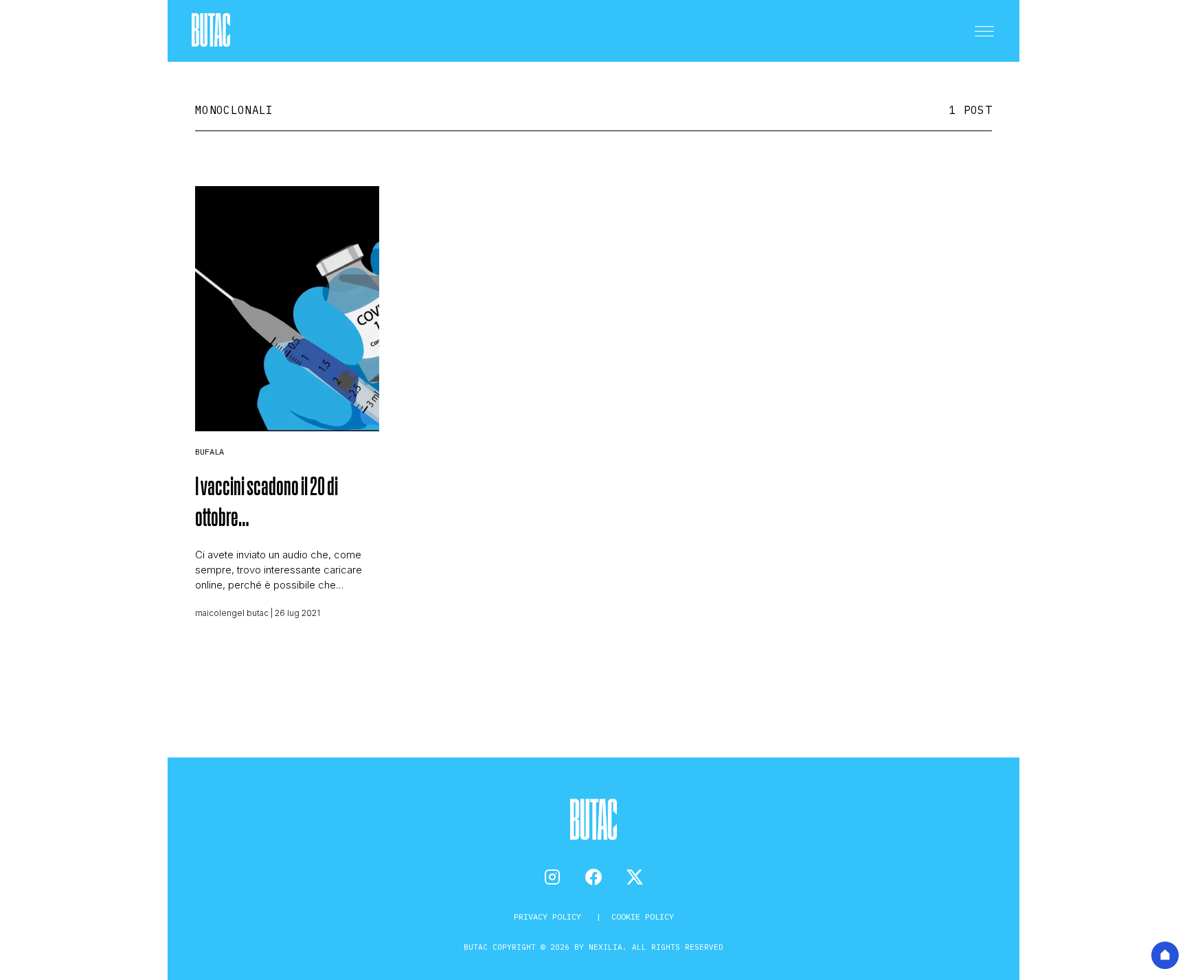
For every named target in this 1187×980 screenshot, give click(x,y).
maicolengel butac (232, 613)
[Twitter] (634, 877)
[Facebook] (593, 877)
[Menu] (984, 31)
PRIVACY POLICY (550, 916)
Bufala (209, 451)
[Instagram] (552, 877)
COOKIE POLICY (642, 916)
